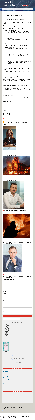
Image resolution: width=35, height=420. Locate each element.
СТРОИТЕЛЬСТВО (7, 327)
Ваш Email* (4, 291)
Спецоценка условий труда (6, 408)
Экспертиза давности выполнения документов (10, 114)
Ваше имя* (4, 293)
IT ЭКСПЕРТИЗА (7, 325)
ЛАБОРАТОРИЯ (6, 337)
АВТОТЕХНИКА (6, 336)
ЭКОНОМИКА (6, 331)
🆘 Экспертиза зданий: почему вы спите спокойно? (11, 274)
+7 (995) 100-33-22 (25, 2)
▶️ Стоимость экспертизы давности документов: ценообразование (13, 121)
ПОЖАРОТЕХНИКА (7, 329)
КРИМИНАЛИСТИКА (7, 324)
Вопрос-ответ (13, 9)
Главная (6, 9)
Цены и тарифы (21, 9)
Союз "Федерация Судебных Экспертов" (17, 407)
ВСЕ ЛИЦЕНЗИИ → (5, 351)
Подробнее (14, 417)
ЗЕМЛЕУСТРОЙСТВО (7, 328)
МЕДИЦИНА (6, 323)
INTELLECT (6, 335)
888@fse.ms (25, 3)
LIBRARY (6, 338)
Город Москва (5, 371)
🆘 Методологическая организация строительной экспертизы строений (15, 210)
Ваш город (4, 300)
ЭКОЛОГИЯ (6, 333)
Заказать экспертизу (25, 5)
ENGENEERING (6, 326)
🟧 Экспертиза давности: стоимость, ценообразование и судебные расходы (15, 122)
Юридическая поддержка (17, 316)
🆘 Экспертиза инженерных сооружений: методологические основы (14, 151)
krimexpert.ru (5, 110)
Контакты (29, 9)
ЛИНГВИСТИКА (7, 330)
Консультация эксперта (17, 391)
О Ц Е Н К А (6, 332)
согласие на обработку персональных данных (13, 303)
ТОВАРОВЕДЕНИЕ (7, 334)
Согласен (0, 419)
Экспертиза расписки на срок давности (9, 113)
